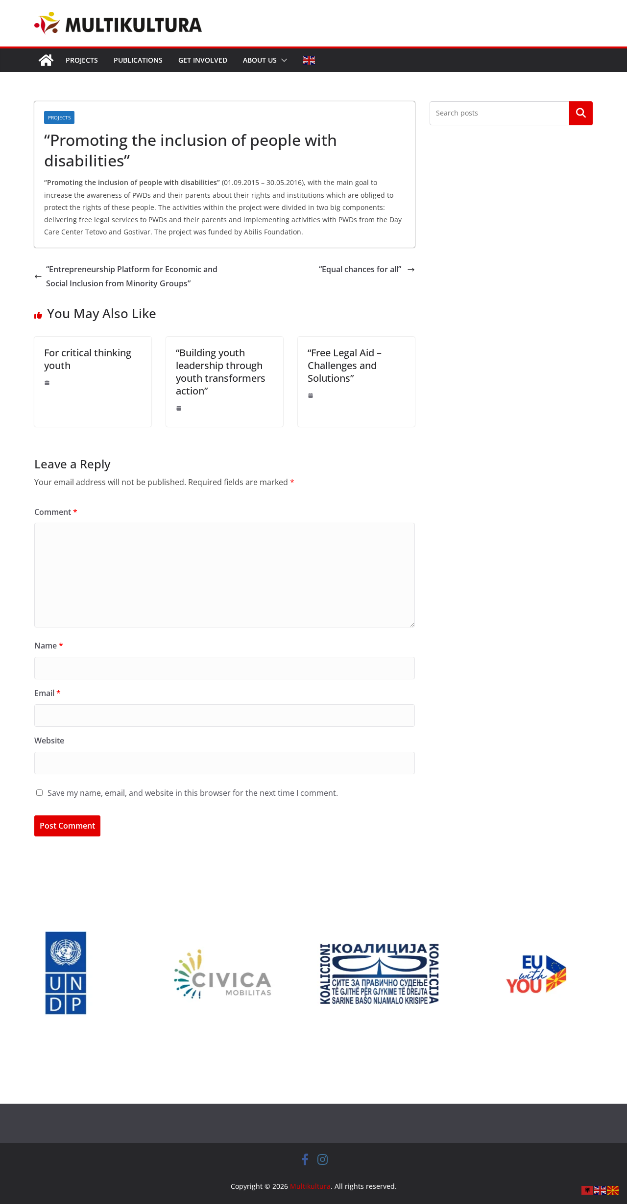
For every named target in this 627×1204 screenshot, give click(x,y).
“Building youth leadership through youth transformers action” (220, 371)
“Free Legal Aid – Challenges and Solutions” (345, 365)
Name (48, 645)
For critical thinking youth (87, 359)
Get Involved (202, 60)
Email (47, 693)
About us (260, 60)
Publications (138, 60)
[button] (282, 60)
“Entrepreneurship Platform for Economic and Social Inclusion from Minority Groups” (131, 276)
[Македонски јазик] (613, 1189)
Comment (55, 512)
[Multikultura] (46, 60)
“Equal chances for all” (361, 269)
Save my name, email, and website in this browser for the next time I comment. (193, 792)
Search (581, 113)
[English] (309, 60)
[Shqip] (587, 1189)
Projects (82, 60)
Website (49, 740)
